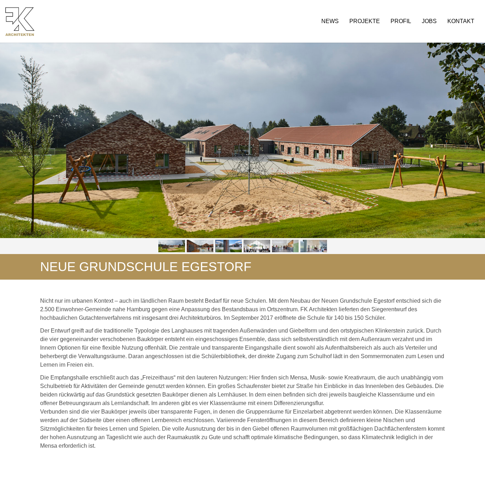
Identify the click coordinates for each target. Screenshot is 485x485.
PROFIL (401, 21)
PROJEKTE (364, 21)
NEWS (330, 21)
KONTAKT (460, 21)
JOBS (429, 21)
